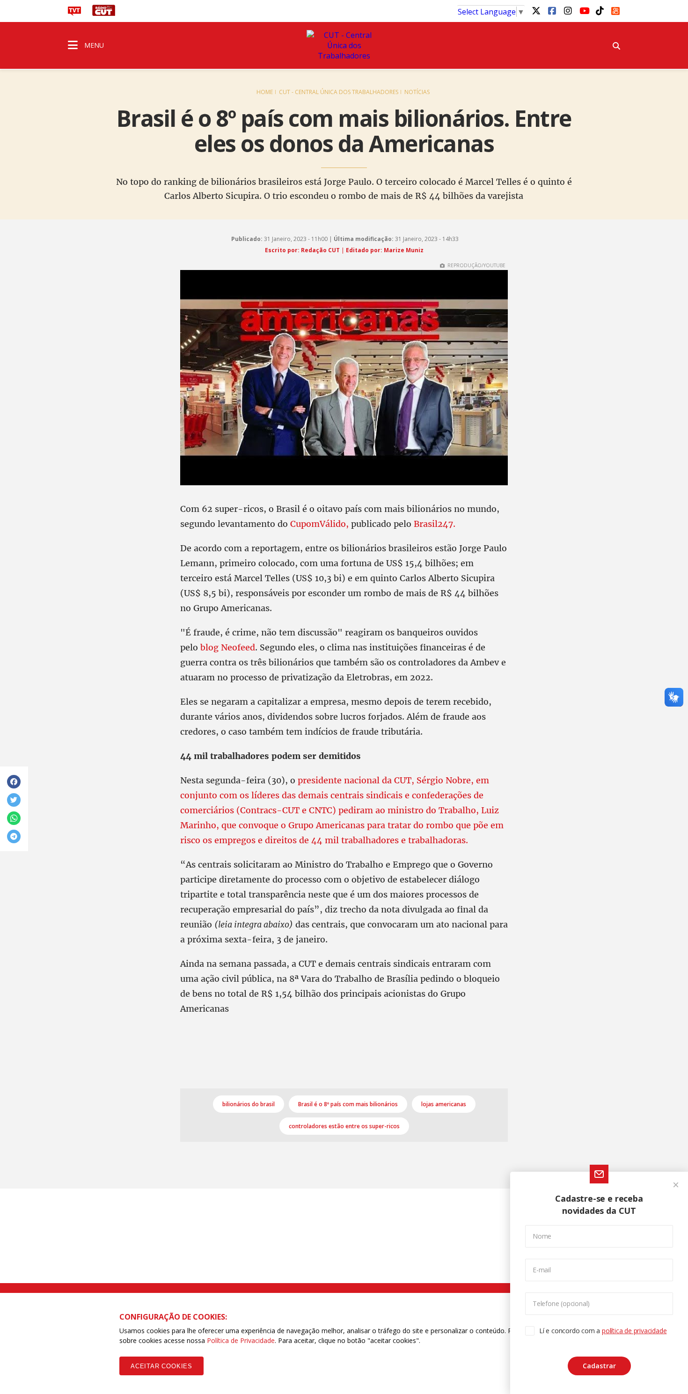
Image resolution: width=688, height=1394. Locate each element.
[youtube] (583, 10)
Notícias (417, 92)
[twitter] (536, 10)
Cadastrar (599, 1365)
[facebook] (551, 10)
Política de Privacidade (241, 1340)
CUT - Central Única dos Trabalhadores (338, 92)
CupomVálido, (319, 523)
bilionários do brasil (248, 1104)
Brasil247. (434, 523)
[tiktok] (599, 10)
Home (264, 92)
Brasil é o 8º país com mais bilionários (348, 1104)
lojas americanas (443, 1104)
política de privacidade (634, 1330)
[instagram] (567, 10)
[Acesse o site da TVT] (74, 13)
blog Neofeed (227, 647)
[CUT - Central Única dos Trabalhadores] (344, 45)
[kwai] (615, 9)
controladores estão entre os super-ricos (344, 1126)
